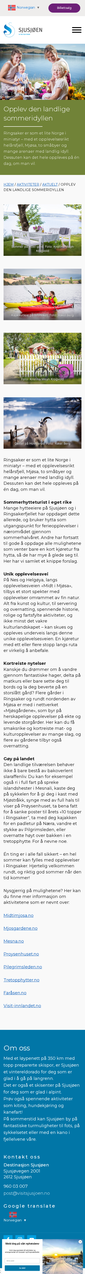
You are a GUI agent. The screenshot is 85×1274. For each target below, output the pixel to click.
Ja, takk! (22, 1268)
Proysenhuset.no (21, 954)
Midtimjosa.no (19, 915)
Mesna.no (14, 941)
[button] (64, 8)
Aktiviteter (28, 184)
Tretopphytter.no (21, 980)
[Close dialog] (80, 1241)
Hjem (9, 184)
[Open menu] (76, 30)
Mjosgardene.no (21, 928)
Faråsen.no (15, 992)
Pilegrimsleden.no (23, 967)
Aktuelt (50, 184)
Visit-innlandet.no (22, 1005)
